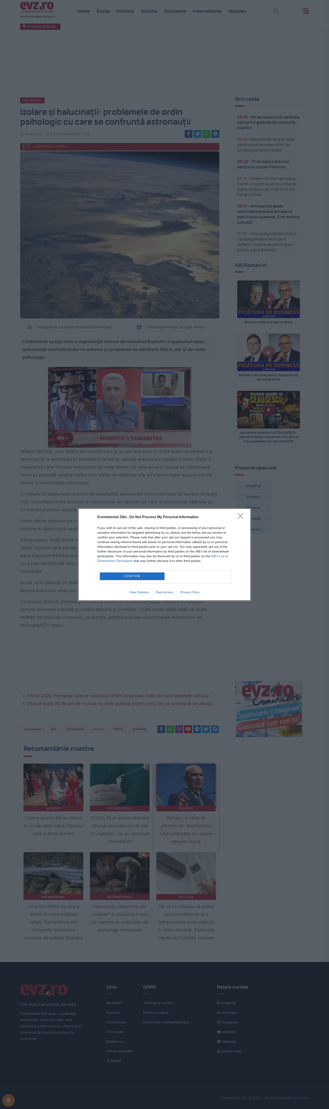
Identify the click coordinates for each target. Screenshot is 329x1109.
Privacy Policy (190, 592)
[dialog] (164, 555)
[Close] (242, 517)
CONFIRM (132, 576)
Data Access (164, 592)
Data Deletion (139, 592)
